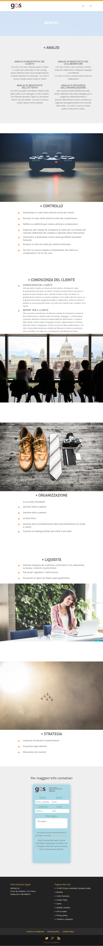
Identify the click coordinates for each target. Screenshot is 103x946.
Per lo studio (61, 911)
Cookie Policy (61, 900)
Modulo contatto (63, 907)
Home (58, 903)
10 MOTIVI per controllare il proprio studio (73, 888)
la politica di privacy (59, 835)
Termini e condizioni (64, 919)
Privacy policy (61, 915)
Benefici (59, 892)
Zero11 (57, 942)
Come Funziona (62, 896)
